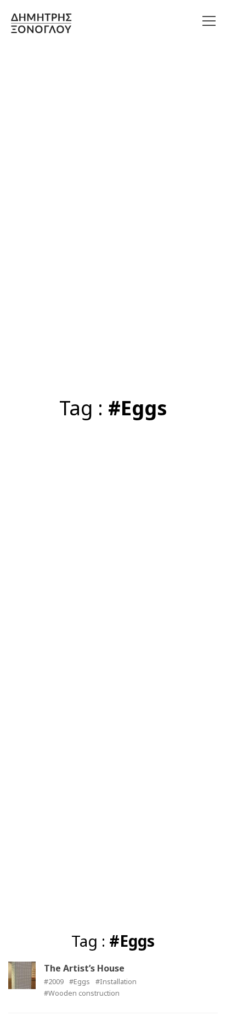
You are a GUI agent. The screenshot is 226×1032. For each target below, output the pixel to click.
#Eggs (79, 981)
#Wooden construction (82, 993)
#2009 (54, 981)
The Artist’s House (84, 968)
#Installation (116, 981)
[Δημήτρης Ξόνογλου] (41, 22)
